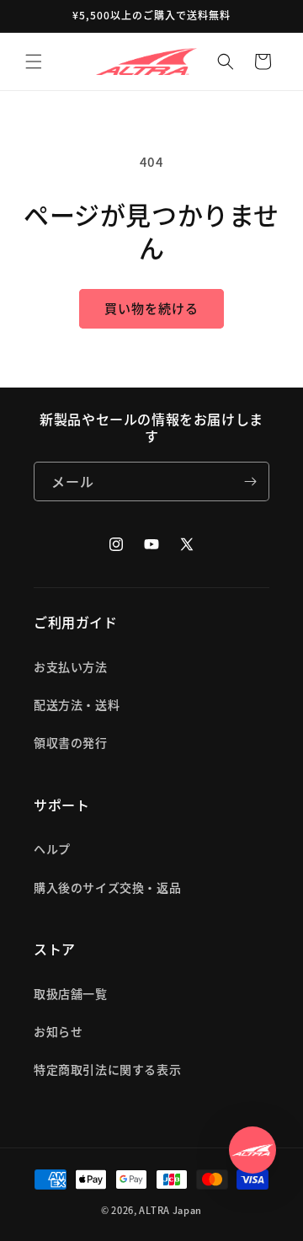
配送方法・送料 (77, 704)
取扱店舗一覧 (71, 993)
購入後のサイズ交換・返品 (107, 887)
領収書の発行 (71, 742)
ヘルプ (52, 848)
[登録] (249, 481)
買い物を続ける (151, 308)
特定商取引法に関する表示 (107, 1069)
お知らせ (58, 1031)
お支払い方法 (71, 666)
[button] (33, 61)
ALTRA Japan (170, 1210)
